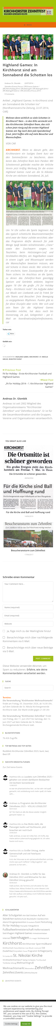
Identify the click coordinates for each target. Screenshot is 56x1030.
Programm (32, 951)
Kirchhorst (34, 357)
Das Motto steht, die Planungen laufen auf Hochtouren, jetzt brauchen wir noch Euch (27, 827)
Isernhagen (20, 937)
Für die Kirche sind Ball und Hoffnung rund (28, 512)
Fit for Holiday (11, 925)
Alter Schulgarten (12, 915)
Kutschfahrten (19, 948)
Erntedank (31, 922)
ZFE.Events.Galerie (31, 86)
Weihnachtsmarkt (13, 968)
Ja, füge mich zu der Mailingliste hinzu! (28, 631)
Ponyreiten (17, 951)
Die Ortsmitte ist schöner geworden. (28, 473)
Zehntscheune (30, 972)
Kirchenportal (43, 938)
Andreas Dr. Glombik (12, 83)
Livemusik (37, 948)
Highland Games (22, 357)
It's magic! (33, 938)
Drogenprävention (17, 922)
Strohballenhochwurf (12, 960)
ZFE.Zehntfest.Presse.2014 (31, 91)
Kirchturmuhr (8, 948)
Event (37, 922)
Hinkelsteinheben (40, 933)
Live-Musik (29, 948)
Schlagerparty (45, 950)
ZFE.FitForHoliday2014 (11, 89)
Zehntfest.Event (15, 359)
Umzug (13, 963)
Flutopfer (24, 926)
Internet (6, 938)
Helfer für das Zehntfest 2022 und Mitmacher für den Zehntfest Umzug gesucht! (27, 877)
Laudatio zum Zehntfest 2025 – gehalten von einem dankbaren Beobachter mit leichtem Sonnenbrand (31, 779)
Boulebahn (32, 919)
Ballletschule (20, 919)
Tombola (6, 963)
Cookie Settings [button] (11, 1024)
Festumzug (46, 922)
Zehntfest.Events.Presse (14, 86)
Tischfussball (41, 960)
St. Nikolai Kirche (28, 955)
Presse (25, 951)
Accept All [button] (26, 1024)
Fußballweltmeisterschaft (18, 929)
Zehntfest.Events (13, 972)
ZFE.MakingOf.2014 (40, 89)
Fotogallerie (33, 925)
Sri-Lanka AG (8, 956)
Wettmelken (29, 968)
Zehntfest (43, 967)
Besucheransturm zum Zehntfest (28, 550)
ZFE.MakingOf (26, 89)
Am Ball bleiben (30, 915)
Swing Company (29, 960)
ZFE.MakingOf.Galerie (11, 91)
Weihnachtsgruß (25, 962)
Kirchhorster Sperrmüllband (37, 943)
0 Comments (9, 94)
